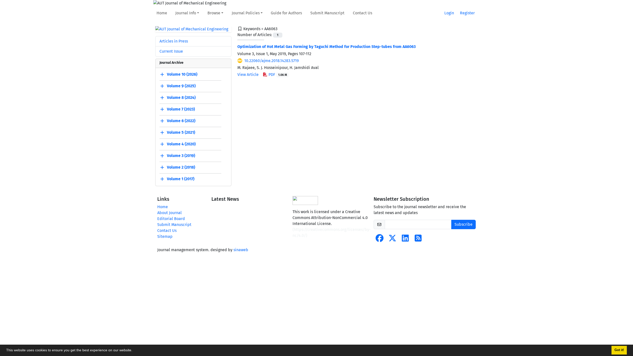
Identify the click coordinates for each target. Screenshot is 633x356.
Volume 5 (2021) (181, 132)
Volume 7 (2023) (181, 109)
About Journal (169, 212)
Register (467, 13)
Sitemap (165, 236)
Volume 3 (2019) (181, 156)
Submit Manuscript (327, 13)
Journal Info (185, 13)
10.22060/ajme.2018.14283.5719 (271, 60)
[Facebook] (379, 239)
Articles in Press (173, 41)
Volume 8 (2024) (181, 97)
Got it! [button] (619, 350)
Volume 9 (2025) (181, 86)
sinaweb (240, 249)
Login (449, 13)
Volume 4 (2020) (181, 144)
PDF (277, 74)
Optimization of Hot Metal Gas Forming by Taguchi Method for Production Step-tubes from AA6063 (326, 46)
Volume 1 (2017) (180, 179)
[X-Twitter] (392, 239)
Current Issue (171, 51)
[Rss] (418, 239)
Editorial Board (171, 218)
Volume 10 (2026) (182, 74)
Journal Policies (246, 13)
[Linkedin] (405, 239)
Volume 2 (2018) (181, 167)
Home (162, 13)
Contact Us (362, 13)
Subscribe (463, 224)
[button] (134, 351)
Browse (213, 13)
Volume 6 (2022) (181, 121)
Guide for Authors (286, 13)
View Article (248, 74)
